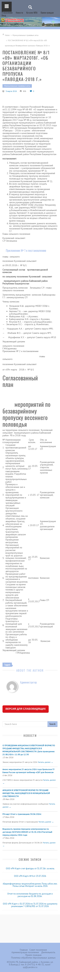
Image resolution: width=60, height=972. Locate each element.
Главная (24, 949)
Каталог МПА (31, 12)
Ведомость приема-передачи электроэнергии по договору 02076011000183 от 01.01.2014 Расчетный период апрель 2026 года (27, 832)
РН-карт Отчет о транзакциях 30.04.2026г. (22, 814)
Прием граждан (47, 12)
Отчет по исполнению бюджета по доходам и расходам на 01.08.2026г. (30, 895)
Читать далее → (45, 762)
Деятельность (48, 952)
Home (7, 35)
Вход (4, 15)
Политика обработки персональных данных (33, 957)
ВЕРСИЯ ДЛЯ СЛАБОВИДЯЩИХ (26, 708)
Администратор (28, 682)
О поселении (7, 12)
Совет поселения (38, 949)
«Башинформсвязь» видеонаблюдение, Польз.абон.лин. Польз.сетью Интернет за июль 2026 (30, 885)
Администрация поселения (25, 952)
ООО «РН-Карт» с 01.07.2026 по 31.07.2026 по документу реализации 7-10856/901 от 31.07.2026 (30, 905)
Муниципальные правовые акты (25, 35)
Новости (19, 12)
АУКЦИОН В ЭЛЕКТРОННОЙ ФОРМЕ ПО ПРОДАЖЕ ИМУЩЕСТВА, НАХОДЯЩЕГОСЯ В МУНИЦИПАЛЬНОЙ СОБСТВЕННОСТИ (26, 793)
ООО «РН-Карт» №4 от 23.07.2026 (30, 876)
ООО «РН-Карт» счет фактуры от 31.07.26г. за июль (30, 868)
